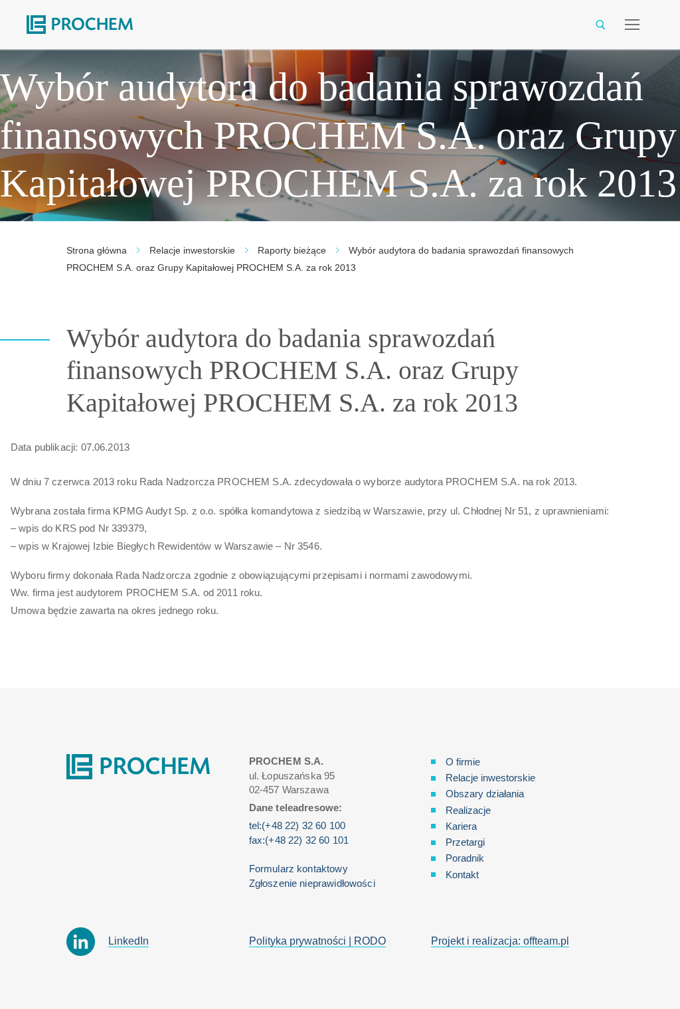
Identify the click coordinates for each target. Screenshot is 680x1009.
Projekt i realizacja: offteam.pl (500, 941)
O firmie (463, 761)
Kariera (461, 826)
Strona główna (96, 250)
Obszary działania (485, 793)
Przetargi (465, 842)
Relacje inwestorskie (192, 250)
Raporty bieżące (292, 250)
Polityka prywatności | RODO (317, 941)
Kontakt (462, 874)
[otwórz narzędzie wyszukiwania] (601, 25)
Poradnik (465, 858)
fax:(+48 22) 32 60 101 (299, 840)
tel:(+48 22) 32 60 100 (297, 825)
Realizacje (468, 810)
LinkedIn (128, 941)
